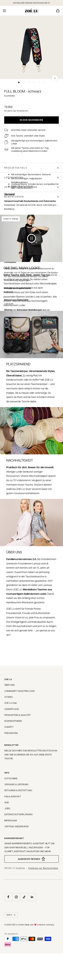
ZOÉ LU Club (10, 702)
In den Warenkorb (31, 119)
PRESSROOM (11, 732)
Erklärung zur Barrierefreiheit (43, 868)
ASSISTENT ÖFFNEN (29, 859)
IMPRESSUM (10, 820)
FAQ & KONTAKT (12, 796)
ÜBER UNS (9, 684)
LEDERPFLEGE (11, 708)
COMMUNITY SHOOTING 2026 (19, 690)
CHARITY (8, 726)
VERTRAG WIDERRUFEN (16, 826)
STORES (8, 696)
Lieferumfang (14, 177)
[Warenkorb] (57, 10)
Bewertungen (14, 196)
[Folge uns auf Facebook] (8, 897)
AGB (6, 802)
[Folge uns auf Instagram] (16, 897)
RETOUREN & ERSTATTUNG (18, 790)
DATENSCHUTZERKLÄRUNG (18, 814)
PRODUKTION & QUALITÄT (17, 714)
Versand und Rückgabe (21, 187)
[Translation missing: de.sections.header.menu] (4, 10)
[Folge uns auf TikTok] (24, 897)
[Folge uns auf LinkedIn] (32, 897)
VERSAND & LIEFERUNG (16, 784)
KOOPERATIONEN (13, 720)
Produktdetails (15, 167)
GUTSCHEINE (11, 778)
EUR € (9, 914)
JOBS (7, 808)
